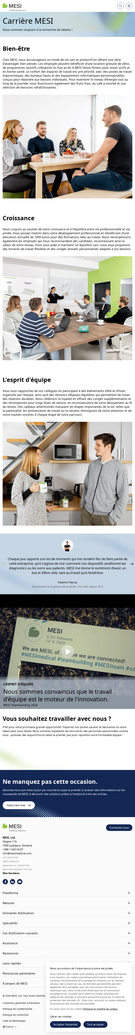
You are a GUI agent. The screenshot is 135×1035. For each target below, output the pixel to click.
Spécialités (10, 923)
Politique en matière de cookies (100, 1008)
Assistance (10, 943)
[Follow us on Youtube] (19, 881)
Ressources (10, 953)
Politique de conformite (15, 1014)
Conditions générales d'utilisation (21, 1003)
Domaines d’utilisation (18, 913)
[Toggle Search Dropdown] (120, 6)
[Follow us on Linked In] (12, 881)
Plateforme (10, 893)
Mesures (8, 903)
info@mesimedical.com (17, 853)
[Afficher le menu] (129, 6)
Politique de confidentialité (17, 1008)
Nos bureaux (11, 873)
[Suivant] (131, 564)
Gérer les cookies (61, 1016)
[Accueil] (14, 7)
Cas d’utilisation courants (20, 933)
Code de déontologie (14, 1020)
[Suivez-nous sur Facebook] (5, 881)
